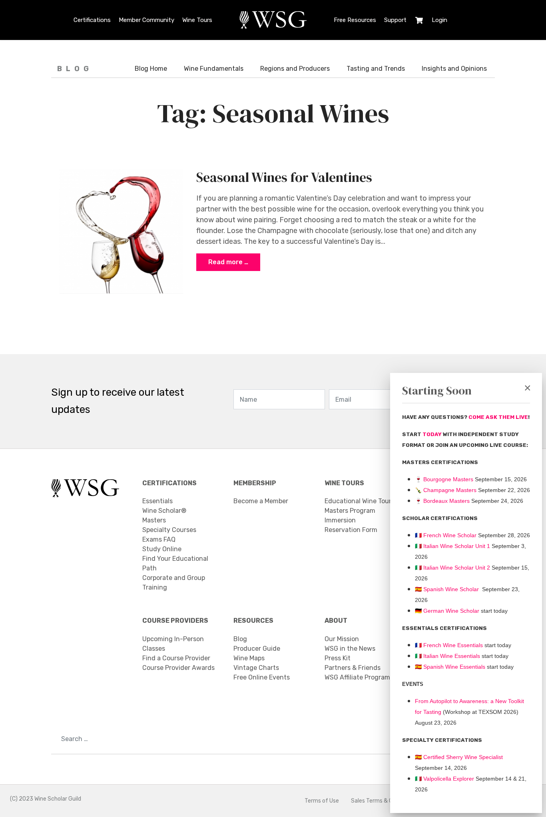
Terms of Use (322, 800)
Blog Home (151, 68)
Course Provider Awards (178, 668)
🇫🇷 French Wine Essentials (449, 645)
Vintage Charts (256, 668)
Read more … (228, 262)
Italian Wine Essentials (451, 656)
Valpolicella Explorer (444, 778)
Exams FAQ (158, 539)
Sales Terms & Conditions (383, 800)
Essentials (157, 501)
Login (439, 20)
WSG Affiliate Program (357, 677)
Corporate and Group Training (173, 582)
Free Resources (355, 20)
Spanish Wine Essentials (453, 667)
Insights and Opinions (454, 68)
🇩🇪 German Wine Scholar (447, 611)
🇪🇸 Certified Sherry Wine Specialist (459, 757)
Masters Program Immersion (350, 515)
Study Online (161, 549)
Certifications (92, 20)
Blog (240, 639)
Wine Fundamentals (213, 68)
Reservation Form (351, 530)
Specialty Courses (169, 530)
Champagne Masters (449, 490)
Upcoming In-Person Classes (173, 643)
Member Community (146, 20)
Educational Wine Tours (360, 501)
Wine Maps (249, 658)
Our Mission (342, 639)
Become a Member (260, 501)
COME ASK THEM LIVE (498, 417)
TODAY (432, 434)
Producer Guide (256, 648)
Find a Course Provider (176, 658)
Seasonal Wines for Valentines (284, 177)
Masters (154, 520)
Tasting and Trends (376, 68)
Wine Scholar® (164, 510)
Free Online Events (261, 677)
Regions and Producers (295, 68)
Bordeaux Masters (442, 501)
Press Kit (338, 658)
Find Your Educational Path (175, 563)
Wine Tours (197, 20)
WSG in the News (350, 648)
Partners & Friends (353, 668)
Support (395, 20)
